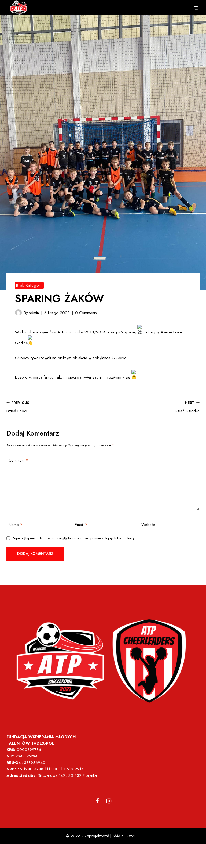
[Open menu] (195, 7)
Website (148, 524)
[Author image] (18, 312)
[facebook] (97, 801)
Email (81, 524)
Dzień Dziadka (187, 407)
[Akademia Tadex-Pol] (19, 7)
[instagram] (109, 801)
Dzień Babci (17, 407)
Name (16, 524)
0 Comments (86, 313)
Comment (18, 460)
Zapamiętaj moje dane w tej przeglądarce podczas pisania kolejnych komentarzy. (73, 538)
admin (34, 313)
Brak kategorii (29, 285)
